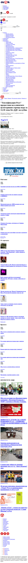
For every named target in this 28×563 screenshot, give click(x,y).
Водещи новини (9, 33)
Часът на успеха (9, 83)
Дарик (5, 98)
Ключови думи (6, 543)
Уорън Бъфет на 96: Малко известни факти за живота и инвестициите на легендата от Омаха (14, 265)
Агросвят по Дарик (10, 52)
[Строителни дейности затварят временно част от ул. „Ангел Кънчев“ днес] (11, 460)
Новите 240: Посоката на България (13, 81)
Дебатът (7, 74)
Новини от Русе (4, 395)
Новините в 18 (9, 45)
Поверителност (6, 538)
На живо (5, 87)
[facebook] (1, 120)
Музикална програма (10, 59)
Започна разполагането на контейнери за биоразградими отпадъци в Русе (11, 444)
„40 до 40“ (5, 9)
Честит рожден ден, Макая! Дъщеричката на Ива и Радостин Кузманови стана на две (13, 292)
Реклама (5, 545)
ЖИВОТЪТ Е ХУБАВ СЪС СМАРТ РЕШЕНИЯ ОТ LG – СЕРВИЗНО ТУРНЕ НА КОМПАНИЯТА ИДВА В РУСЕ (14, 422)
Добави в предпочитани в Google (14, 162)
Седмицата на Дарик (10, 44)
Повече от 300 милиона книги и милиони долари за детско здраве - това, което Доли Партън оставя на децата (13, 318)
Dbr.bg (5, 553)
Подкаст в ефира (9, 69)
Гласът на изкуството (10, 78)
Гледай (4, 22)
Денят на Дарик (9, 43)
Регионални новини (10, 37)
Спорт (4, 88)
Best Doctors (5, 529)
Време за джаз (9, 53)
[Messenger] (3, 118)
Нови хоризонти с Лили (11, 60)
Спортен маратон (9, 65)
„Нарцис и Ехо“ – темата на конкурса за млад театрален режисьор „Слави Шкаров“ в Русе (14, 509)
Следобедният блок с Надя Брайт (13, 49)
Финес (7, 73)
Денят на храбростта (10, 85)
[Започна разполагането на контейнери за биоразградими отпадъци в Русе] (11, 439)
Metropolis (8, 66)
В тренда (8, 51)
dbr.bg (2, 256)
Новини (5, 5)
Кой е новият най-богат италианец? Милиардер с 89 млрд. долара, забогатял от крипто (13, 279)
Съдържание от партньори (9, 539)
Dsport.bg (6, 548)
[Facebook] (5, 118)
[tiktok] (2, 534)
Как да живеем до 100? (11, 72)
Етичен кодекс (6, 541)
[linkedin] (3, 120)
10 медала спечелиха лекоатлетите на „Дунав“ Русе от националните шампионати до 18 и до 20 (14, 487)
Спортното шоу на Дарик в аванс (13, 67)
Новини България (10, 35)
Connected (8, 84)
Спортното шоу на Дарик (11, 54)
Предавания (5, 7)
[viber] (7, 120)
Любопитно (5, 38)
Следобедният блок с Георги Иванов (14, 76)
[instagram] (8, 534)
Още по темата (9, 70)
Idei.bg (5, 551)
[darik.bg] (5, 3)
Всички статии (6, 542)
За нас (4, 546)
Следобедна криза (10, 80)
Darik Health (5, 8)
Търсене (5, 528)
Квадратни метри (9, 79)
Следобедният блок (10, 56)
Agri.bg (6, 554)
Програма (5, 39)
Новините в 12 (9, 57)
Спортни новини (9, 62)
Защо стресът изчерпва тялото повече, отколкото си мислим (11, 304)
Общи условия (6, 536)
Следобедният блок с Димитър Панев (14, 47)
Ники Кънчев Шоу (10, 46)
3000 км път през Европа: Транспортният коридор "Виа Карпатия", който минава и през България (13, 252)
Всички (2, 237)
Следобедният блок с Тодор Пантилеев (14, 58)
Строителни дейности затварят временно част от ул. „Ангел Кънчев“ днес (14, 466)
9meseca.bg (3, 295)
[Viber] (1, 118)
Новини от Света (9, 36)
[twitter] (5, 120)
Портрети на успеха (10, 71)
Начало (4, 520)
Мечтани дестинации (10, 77)
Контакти (5, 540)
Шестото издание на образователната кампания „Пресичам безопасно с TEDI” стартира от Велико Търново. (14, 399)
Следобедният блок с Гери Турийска (14, 50)
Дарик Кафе (8, 42)
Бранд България (9, 86)
